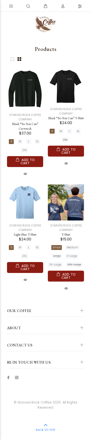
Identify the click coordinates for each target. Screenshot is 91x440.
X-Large (72, 256)
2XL (24, 150)
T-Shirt (66, 234)
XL (37, 141)
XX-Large (55, 264)
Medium (72, 247)
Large (57, 256)
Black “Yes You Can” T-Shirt (66, 118)
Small (56, 247)
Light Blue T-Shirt (25, 234)
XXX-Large (74, 264)
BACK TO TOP (45, 430)
